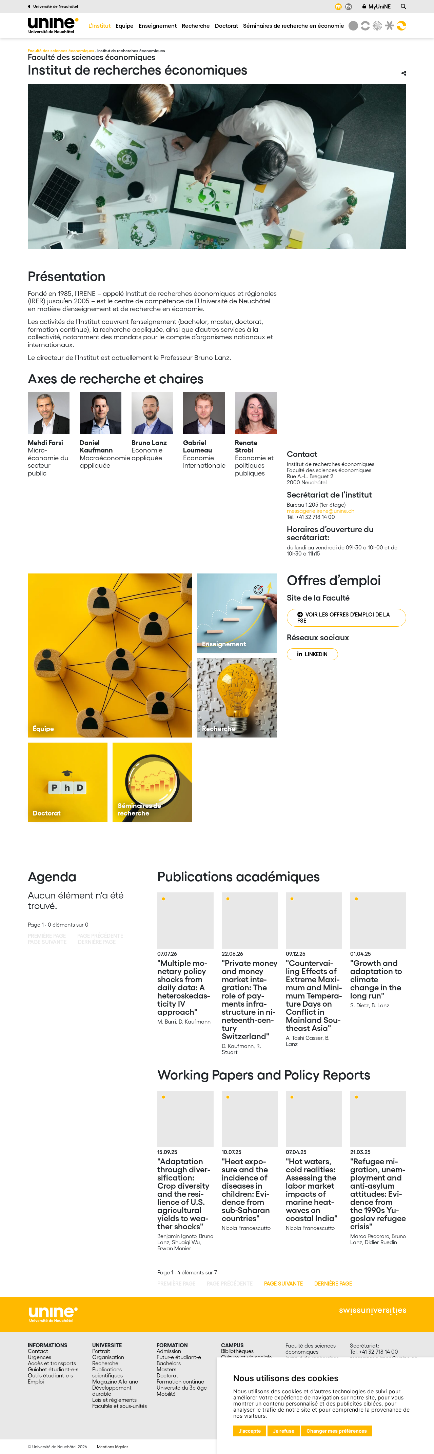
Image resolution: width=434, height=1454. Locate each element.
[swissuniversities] (372, 1311)
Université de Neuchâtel (55, 6)
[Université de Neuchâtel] (353, 26)
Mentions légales (112, 1447)
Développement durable (112, 1391)
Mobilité (166, 1394)
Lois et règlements (114, 1400)
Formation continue (180, 1381)
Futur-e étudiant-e (179, 1357)
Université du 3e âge (182, 1388)
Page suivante (283, 1283)
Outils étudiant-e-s (50, 1375)
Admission (169, 1351)
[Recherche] (403, 6)
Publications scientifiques (107, 1372)
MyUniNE (380, 6)
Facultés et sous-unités (119, 1406)
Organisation (108, 1357)
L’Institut (99, 25)
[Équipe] (110, 655)
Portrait (101, 1351)
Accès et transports (52, 1363)
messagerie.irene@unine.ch (320, 511)
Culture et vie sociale (246, 1357)
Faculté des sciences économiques (61, 50)
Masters (166, 1369)
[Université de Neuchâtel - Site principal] (53, 1314)
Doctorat (226, 25)
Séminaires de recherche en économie (293, 25)
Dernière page (333, 1283)
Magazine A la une (115, 1381)
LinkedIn (316, 654)
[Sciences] (376, 26)
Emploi (36, 1381)
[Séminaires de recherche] (152, 782)
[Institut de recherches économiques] (53, 25)
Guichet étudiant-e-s (53, 1369)
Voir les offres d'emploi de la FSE (343, 617)
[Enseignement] (237, 613)
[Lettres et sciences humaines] (364, 26)
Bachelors (169, 1363)
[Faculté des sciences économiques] (400, 26)
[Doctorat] (67, 782)
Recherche (196, 25)
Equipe (125, 25)
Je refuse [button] (283, 1431)
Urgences (39, 1357)
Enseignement (158, 25)
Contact (38, 1351)
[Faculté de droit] (388, 26)
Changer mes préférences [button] (337, 1431)
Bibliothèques (237, 1351)
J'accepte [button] (250, 1431)
